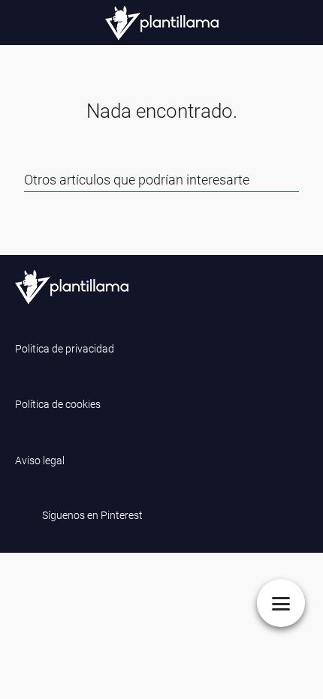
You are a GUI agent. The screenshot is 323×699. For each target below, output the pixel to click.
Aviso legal (40, 460)
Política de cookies (58, 404)
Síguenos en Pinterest (92, 515)
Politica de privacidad (64, 349)
